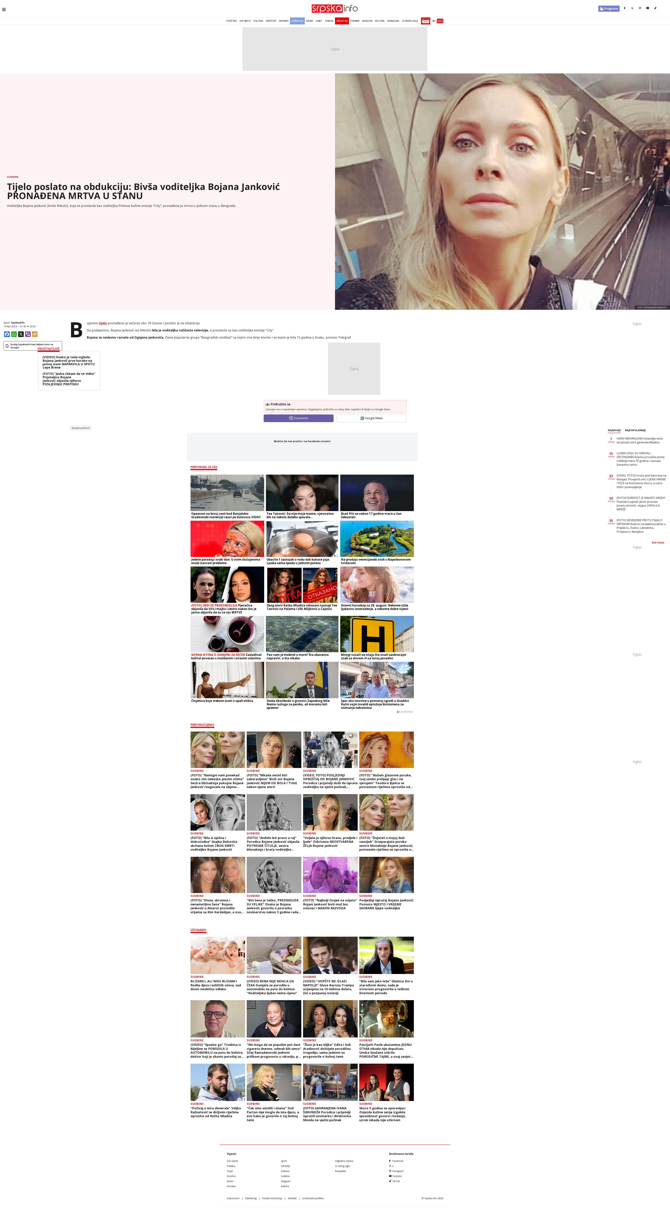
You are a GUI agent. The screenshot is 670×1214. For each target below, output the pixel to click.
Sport (284, 1161)
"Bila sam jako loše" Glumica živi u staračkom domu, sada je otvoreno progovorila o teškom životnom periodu (386, 987)
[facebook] (624, 8)
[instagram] (640, 8)
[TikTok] (655, 8)
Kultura (380, 20)
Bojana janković (81, 427)
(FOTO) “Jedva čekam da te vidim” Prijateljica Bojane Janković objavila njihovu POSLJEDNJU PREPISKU (69, 379)
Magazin (367, 20)
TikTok (396, 1181)
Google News (374, 418)
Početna (231, 20)
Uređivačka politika (312, 1198)
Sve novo (658, 542)
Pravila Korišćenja (272, 1198)
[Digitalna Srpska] (425, 20)
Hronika (284, 20)
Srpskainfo (18, 322)
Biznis (309, 20)
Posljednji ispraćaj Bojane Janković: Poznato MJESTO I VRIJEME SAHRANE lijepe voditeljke (386, 904)
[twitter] (632, 8)
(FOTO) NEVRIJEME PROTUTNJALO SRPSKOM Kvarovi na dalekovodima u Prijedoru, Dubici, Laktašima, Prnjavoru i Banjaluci (641, 526)
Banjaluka (393, 20)
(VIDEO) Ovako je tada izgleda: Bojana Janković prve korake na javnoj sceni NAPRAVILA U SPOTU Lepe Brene (69, 362)
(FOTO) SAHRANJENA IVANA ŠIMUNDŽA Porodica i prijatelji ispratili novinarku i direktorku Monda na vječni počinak (327, 1114)
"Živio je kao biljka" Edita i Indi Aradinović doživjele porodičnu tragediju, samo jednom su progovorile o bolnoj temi (327, 1050)
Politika (258, 20)
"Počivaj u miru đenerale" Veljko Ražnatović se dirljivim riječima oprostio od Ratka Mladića (216, 1112)
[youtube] (647, 8)
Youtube (397, 1176)
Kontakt (292, 1198)
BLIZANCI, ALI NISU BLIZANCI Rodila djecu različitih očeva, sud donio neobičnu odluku (216, 985)
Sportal (342, 21)
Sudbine (354, 20)
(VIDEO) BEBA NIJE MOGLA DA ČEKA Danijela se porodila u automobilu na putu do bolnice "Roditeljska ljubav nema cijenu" (272, 987)
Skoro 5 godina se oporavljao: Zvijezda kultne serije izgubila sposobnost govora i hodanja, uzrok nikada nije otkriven (382, 1114)
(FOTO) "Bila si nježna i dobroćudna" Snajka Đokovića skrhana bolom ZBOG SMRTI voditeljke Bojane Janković (214, 844)
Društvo (271, 20)
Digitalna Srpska (344, 1161)
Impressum (233, 1198)
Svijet (319, 20)
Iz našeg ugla (410, 20)
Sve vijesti (245, 20)
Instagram (398, 1171)
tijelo (103, 323)
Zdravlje (297, 21)
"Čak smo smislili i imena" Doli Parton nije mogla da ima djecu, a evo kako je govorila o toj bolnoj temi (273, 1114)
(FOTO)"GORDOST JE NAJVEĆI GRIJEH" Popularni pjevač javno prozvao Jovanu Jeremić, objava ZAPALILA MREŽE (641, 503)
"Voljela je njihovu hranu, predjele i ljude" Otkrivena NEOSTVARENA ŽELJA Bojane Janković (330, 842)
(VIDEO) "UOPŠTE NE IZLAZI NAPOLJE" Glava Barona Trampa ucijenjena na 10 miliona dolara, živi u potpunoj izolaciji (328, 987)
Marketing (250, 1198)
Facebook (397, 1161)
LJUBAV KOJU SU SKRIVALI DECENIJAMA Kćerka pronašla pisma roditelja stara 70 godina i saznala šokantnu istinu (640, 459)
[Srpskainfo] (335, 8)
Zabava (329, 20)
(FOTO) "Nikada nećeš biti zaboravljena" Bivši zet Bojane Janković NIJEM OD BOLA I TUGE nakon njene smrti (272, 781)
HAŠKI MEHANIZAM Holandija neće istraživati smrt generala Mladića (640, 440)
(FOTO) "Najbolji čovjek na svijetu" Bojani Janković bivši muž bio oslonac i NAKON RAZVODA (330, 904)
